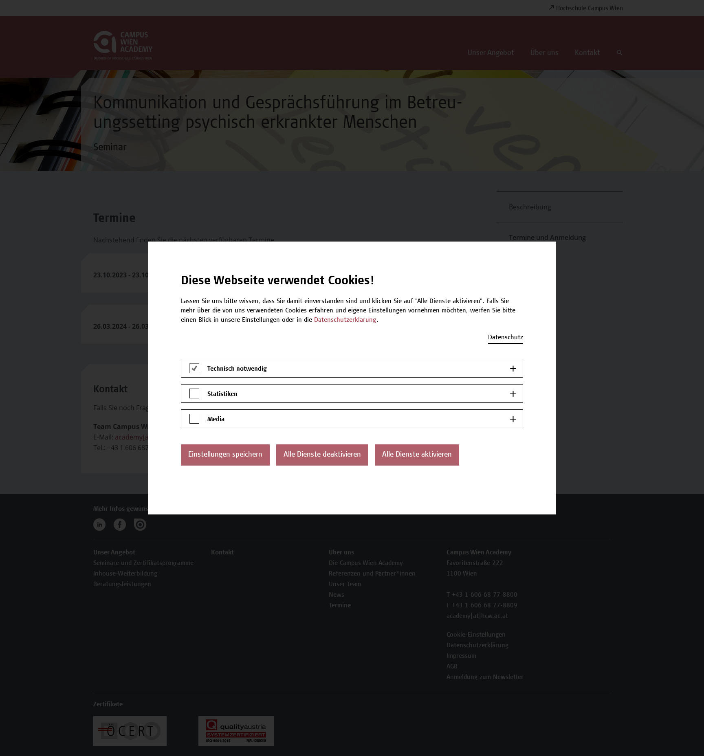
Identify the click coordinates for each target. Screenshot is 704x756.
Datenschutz (505, 337)
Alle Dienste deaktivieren (322, 455)
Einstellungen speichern (225, 455)
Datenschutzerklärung (345, 320)
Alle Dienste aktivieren (417, 455)
